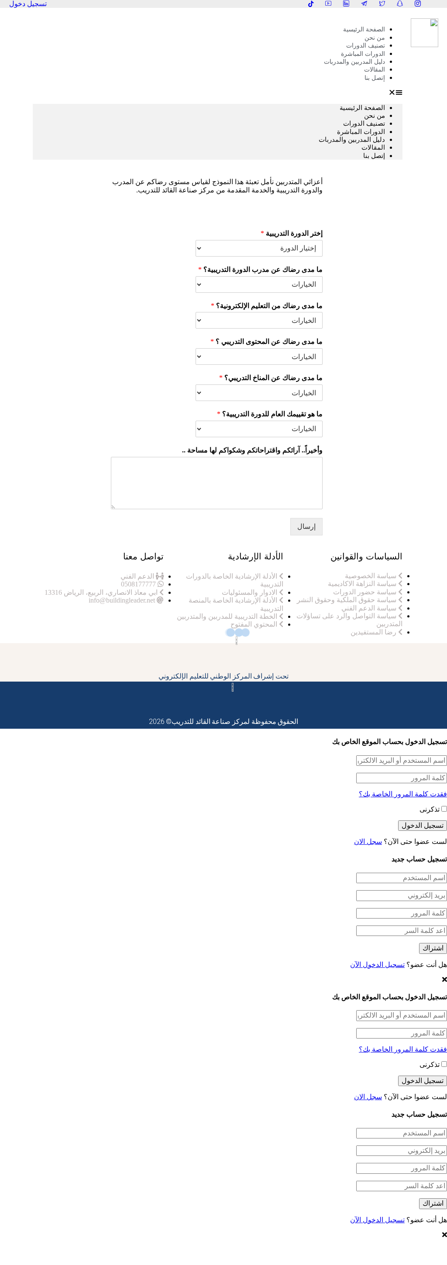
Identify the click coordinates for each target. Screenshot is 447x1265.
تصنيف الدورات (364, 123)
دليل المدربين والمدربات (354, 61)
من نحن (374, 115)
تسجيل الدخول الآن (377, 964)
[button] (217, 92)
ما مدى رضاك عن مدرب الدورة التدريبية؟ (260, 269)
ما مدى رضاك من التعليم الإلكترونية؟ (267, 305)
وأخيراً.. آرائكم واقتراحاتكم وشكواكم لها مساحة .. (252, 450)
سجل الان (368, 841)
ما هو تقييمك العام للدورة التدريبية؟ (270, 414)
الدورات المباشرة (361, 131)
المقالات (373, 147)
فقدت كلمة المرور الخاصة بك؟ (403, 794)
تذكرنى (430, 809)
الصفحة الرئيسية (364, 29)
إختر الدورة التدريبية (292, 233)
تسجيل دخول (28, 3)
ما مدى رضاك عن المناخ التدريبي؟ (271, 377)
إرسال (306, 526)
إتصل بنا (374, 78)
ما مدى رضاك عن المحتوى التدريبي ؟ (266, 341)
